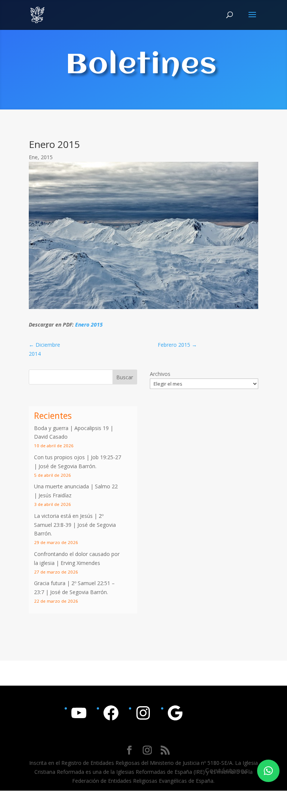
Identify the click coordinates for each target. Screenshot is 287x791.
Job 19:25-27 (106, 457)
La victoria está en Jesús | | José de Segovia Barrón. (75, 524)
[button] (268, 771)
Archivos (160, 373)
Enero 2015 (89, 324)
